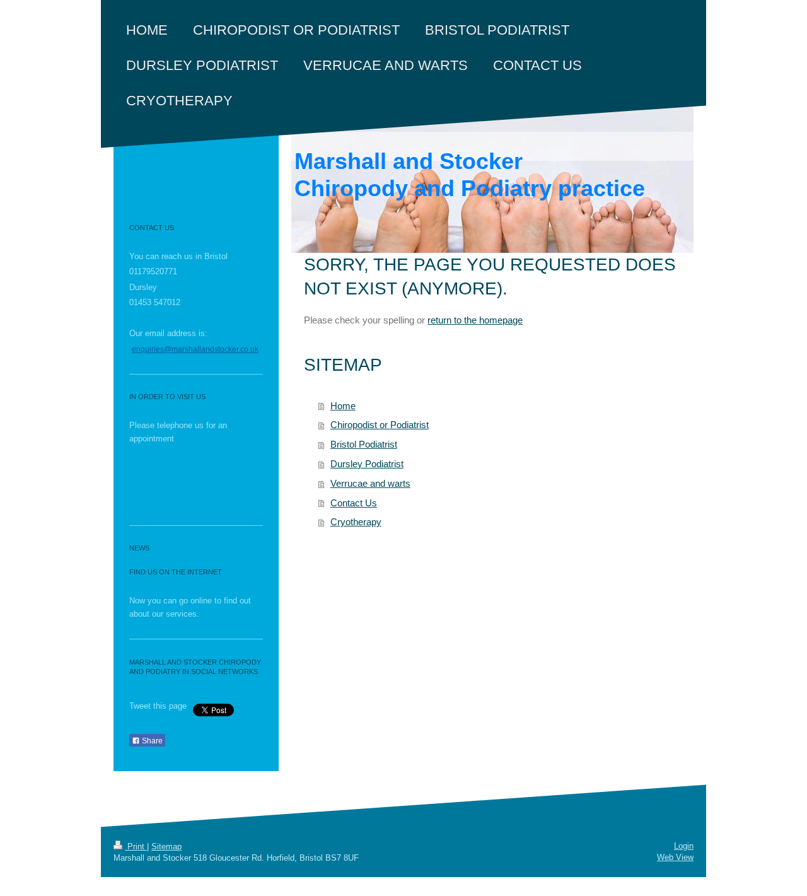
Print (136, 846)
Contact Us (353, 502)
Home (343, 405)
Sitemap (166, 846)
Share (151, 740)
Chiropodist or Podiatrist (379, 424)
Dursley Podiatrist (367, 463)
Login (684, 846)
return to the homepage (475, 320)
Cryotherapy (355, 521)
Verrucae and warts (370, 483)
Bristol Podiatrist (363, 444)
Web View (675, 857)
